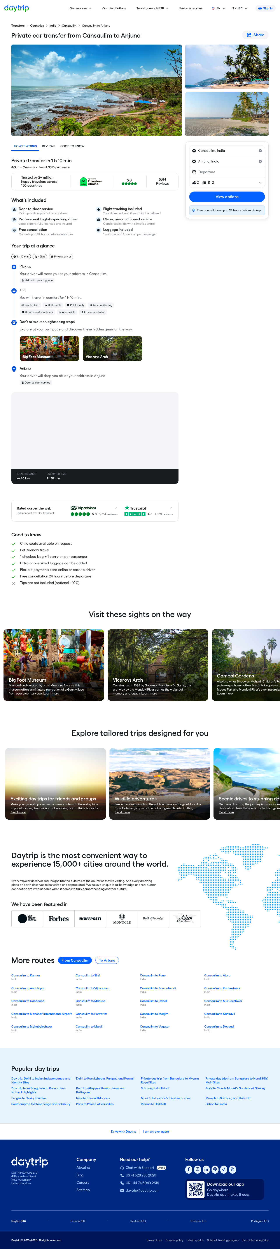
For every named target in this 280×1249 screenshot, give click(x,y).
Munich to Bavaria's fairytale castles (165, 1098)
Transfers (17, 25)
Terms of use (154, 1240)
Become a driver (191, 8)
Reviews (48, 146)
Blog (80, 1175)
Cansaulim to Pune (153, 975)
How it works (25, 146)
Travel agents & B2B (150, 8)
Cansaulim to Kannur (25, 975)
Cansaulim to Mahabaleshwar (31, 1026)
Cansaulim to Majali (89, 1026)
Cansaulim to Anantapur (28, 988)
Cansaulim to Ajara (217, 975)
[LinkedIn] (206, 1170)
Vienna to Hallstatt (153, 1104)
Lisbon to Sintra (216, 1104)
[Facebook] (188, 1170)
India (52, 25)
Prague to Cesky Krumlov (28, 1098)
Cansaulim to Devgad (219, 1026)
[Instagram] (197, 1170)
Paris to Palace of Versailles (95, 1104)
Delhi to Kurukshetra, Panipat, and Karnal (104, 1078)
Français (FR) (198, 1221)
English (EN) (18, 1221)
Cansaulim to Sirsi (88, 975)
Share (259, 35)
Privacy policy (195, 1240)
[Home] (16, 8)
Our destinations (114, 8)
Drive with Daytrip (123, 1131)
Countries (37, 25)
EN (218, 8)
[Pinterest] (215, 1170)
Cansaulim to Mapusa (90, 1001)
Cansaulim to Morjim (154, 1014)
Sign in (268, 8)
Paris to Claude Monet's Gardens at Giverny (235, 1088)
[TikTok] (223, 1170)
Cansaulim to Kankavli (219, 1014)
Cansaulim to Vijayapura (92, 988)
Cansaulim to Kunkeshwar (222, 988)
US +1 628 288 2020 (141, 1175)
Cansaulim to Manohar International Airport (41, 1014)
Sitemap (83, 1190)
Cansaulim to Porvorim (91, 1014)
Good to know (72, 146)
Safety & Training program (223, 1240)
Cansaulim (69, 25)
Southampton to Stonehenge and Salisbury (40, 1104)
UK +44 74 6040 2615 (142, 1183)
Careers (83, 1182)
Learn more (51, 693)
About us (83, 1167)
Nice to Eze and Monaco (93, 1098)
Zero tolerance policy (256, 1240)
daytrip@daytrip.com (142, 1190)
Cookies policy (174, 1240)
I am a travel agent (156, 1131)
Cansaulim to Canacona (27, 1001)
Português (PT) (260, 1221)
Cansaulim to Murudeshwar (223, 1001)
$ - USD (237, 8)
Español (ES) (78, 1221)
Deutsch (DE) (138, 1221)
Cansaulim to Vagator (155, 1026)
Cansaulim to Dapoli (153, 1001)
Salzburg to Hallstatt (155, 1088)
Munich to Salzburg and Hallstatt (228, 1098)
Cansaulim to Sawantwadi (158, 988)
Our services (78, 8)
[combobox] (227, 150)
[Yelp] (232, 1170)
